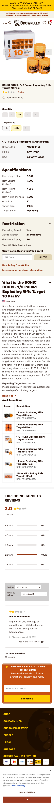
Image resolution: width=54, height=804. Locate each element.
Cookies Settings (27, 792)
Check (43, 257)
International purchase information (22, 270)
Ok (27, 799)
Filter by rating (11, 594)
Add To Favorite (14, 97)
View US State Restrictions (16, 245)
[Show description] (9, 395)
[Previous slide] (5, 52)
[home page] (27, 23)
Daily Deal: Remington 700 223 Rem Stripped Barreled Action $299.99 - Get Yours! (27, 14)
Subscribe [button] (27, 698)
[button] (4, 22)
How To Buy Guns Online (16, 265)
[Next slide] (49, 52)
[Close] (50, 770)
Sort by (10, 587)
